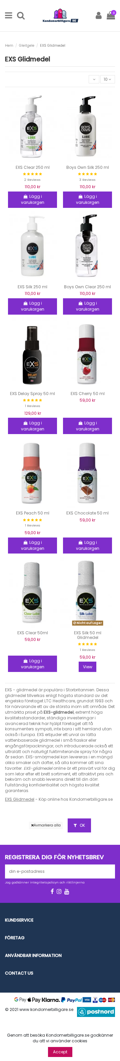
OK (82, 825)
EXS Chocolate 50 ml (87, 513)
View (87, 667)
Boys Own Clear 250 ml (87, 287)
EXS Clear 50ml (32, 633)
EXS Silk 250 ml (32, 287)
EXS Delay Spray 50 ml (32, 393)
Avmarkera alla (47, 825)
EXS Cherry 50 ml (88, 393)
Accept (60, 1052)
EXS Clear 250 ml (33, 167)
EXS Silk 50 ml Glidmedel (87, 635)
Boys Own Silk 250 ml (87, 167)
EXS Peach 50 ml (32, 513)
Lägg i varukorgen (32, 199)
